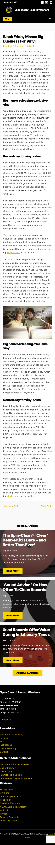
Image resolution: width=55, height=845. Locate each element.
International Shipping (11, 775)
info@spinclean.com (10, 712)
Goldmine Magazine (10, 803)
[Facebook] (51, 2)
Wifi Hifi (4, 810)
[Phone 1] (42, 2)
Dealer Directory (8, 748)
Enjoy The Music (8, 820)
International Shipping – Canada (16, 778)
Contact (4, 752)
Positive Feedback (9, 817)
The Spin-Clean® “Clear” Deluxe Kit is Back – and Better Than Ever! (25, 540)
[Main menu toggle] (49, 19)
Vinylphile (5, 813)
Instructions (6, 745)
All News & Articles (27, 672)
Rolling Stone (6, 789)
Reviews (4, 738)
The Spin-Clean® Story (11, 734)
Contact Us (5, 719)
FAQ (2, 741)
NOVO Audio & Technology (13, 807)
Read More (12, 570)
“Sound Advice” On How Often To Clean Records (25, 587)
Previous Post (9, 506)
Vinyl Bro (4, 793)
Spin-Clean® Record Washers (31, 9)
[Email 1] (46, 2)
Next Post (47, 506)
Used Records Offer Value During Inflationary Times (26, 632)
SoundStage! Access (10, 796)
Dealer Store (6, 771)
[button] (7, 19)
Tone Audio (6, 800)
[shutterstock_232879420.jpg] (27, 322)
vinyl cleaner (13, 252)
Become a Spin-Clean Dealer (14, 764)
